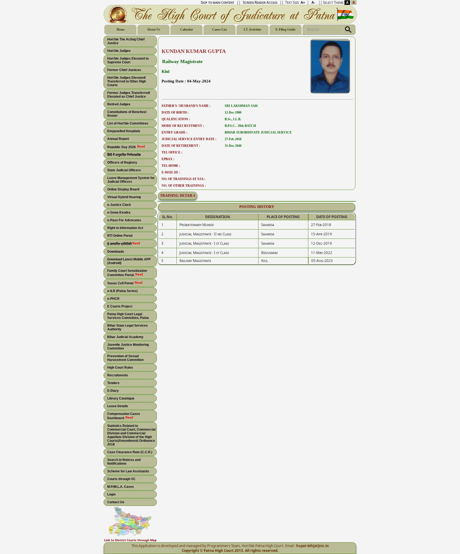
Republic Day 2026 (122, 147)
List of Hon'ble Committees (127, 123)
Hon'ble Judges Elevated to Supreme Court (128, 60)
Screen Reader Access (260, 2)
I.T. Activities (252, 29)
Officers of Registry (122, 162)
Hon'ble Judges (119, 51)
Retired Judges (118, 104)
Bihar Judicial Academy (125, 337)
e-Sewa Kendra (118, 212)
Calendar (186, 29)
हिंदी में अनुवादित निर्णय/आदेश (124, 155)
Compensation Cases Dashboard (123, 416)
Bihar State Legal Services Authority (127, 327)
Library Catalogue (120, 398)
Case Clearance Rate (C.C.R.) (129, 452)
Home (121, 29)
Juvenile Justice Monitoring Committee (128, 346)
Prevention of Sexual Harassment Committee (125, 358)
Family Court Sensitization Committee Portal (127, 273)
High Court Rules (120, 367)
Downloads (115, 251)
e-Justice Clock (119, 205)
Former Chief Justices (124, 70)
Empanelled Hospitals (123, 131)
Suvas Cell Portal (120, 283)
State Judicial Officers (124, 170)
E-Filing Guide (285, 29)
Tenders (113, 383)
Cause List (219, 29)
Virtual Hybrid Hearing (124, 197)
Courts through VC (121, 479)
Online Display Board (123, 189)
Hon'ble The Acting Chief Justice (126, 41)
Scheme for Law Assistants (128, 471)
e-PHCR (113, 299)
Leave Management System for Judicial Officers (131, 180)
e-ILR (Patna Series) (122, 291)
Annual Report (118, 139)
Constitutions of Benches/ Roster (126, 114)
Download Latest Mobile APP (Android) (129, 261)
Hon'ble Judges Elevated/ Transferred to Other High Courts (126, 81)
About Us (153, 29)
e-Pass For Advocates (124, 220)
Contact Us (115, 502)
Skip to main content (217, 2)
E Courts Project (119, 306)
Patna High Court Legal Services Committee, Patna (128, 316)
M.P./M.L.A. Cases (120, 487)
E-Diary (113, 391)
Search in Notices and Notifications (124, 461)
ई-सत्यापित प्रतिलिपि (119, 244)
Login (111, 494)
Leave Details (117, 406)
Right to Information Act (125, 228)
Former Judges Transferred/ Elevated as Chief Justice (128, 94)
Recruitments (117, 375)
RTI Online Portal (120, 236)
